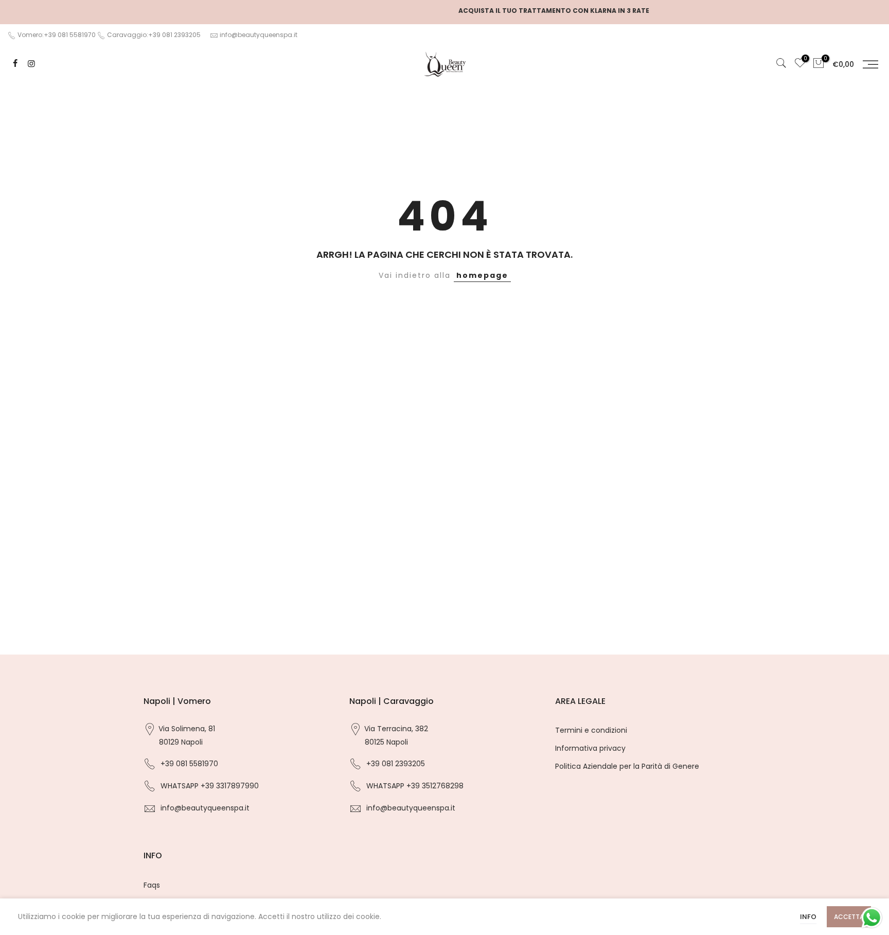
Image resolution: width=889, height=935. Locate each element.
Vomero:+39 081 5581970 (56, 34)
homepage (482, 275)
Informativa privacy (590, 748)
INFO (808, 917)
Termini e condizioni (591, 730)
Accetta (849, 916)
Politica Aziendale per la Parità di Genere (627, 766)
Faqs (152, 885)
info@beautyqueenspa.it (258, 34)
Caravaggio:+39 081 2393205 (154, 34)
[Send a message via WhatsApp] (872, 918)
